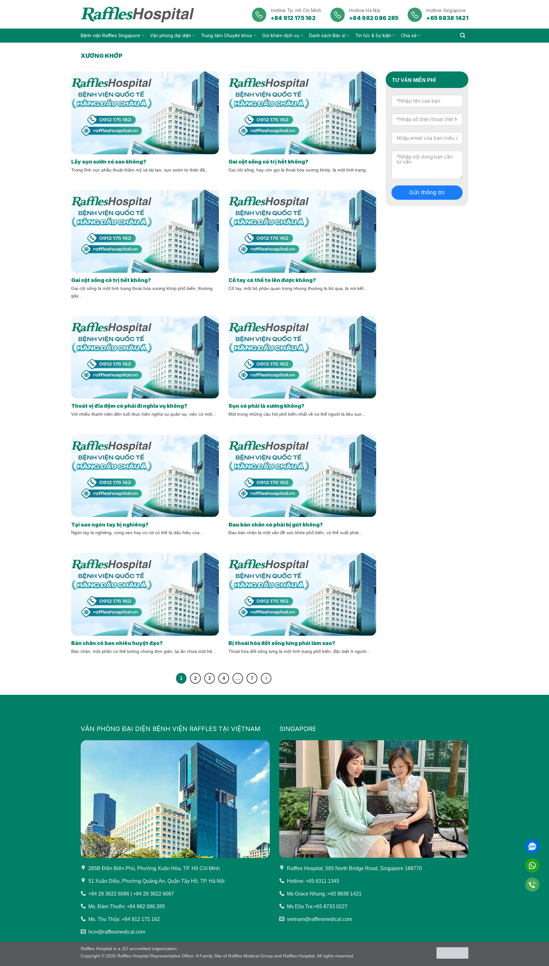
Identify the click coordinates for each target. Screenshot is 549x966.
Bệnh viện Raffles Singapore (110, 35)
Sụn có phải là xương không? (266, 406)
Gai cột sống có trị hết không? (268, 161)
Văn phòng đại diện (170, 35)
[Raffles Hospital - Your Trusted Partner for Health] (139, 14)
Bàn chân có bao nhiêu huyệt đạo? (117, 643)
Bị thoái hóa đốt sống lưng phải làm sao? (281, 643)
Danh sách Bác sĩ (327, 35)
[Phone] (532, 884)
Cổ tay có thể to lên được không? (272, 280)
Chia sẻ (409, 35)
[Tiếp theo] (266, 678)
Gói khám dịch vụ (280, 35)
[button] (463, 35)
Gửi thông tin (426, 192)
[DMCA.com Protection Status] (452, 952)
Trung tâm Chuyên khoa (226, 35)
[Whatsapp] (532, 865)
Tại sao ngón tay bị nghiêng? (109, 524)
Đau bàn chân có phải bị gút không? (275, 524)
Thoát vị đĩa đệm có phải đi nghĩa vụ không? (129, 406)
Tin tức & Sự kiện (373, 35)
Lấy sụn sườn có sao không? (108, 161)
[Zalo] (532, 846)
